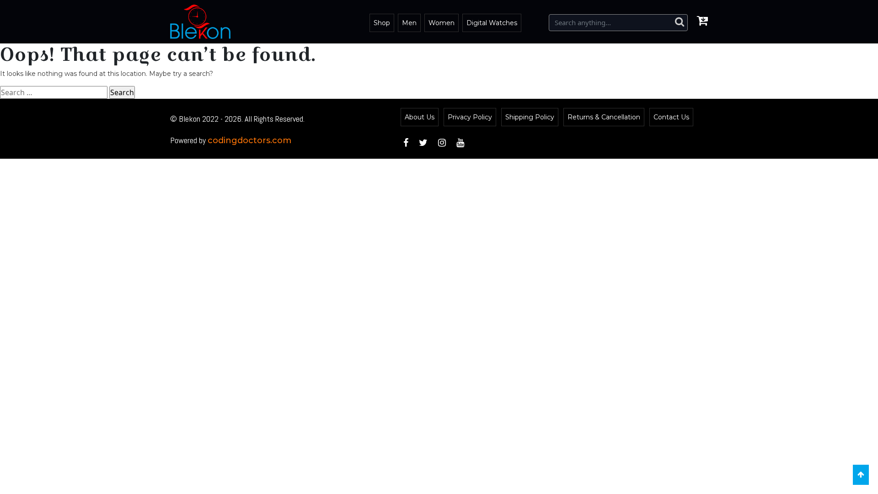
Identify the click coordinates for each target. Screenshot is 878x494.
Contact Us (671, 117)
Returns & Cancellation (603, 117)
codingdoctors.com (249, 140)
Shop (382, 23)
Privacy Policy (470, 117)
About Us (419, 117)
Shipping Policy (529, 117)
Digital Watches (491, 23)
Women (441, 23)
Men (409, 23)
